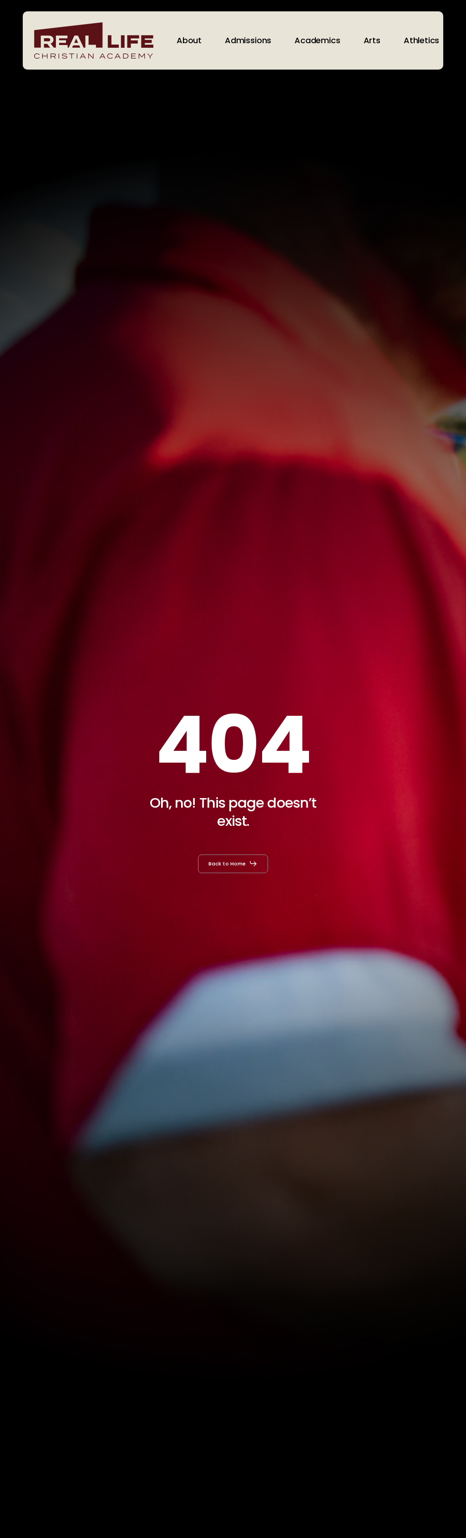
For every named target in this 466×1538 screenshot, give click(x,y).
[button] (233, 863)
